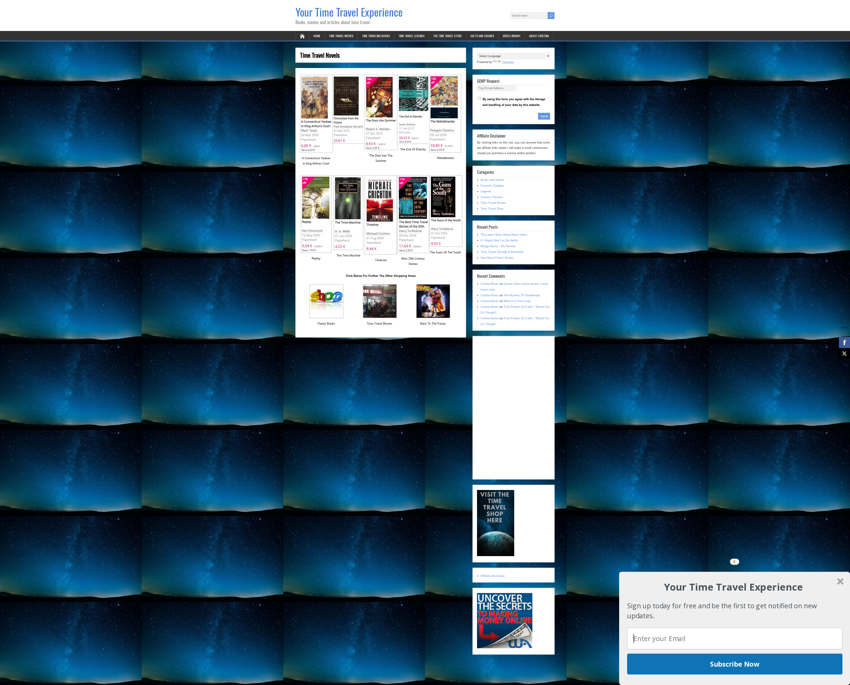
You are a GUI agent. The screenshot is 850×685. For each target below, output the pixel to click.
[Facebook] (844, 342)
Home (316, 35)
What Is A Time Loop (517, 301)
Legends (486, 191)
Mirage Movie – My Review (498, 246)
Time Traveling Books (376, 35)
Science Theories (492, 197)
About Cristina (539, 35)
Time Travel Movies (341, 35)
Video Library (511, 35)
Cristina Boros (490, 283)
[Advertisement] (510, 407)
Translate (508, 62)
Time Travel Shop (492, 208)
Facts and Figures (482, 35)
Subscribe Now (735, 664)
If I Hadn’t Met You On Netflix (499, 240)
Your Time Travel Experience (349, 12)
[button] (733, 587)
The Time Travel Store (447, 35)
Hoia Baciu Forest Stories (497, 257)
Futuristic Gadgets (492, 185)
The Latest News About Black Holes (504, 234)
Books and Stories (492, 180)
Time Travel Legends (411, 35)
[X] (844, 353)
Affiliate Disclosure (493, 576)
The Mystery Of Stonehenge (522, 295)
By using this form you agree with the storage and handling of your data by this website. (514, 102)
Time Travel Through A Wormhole (502, 252)
